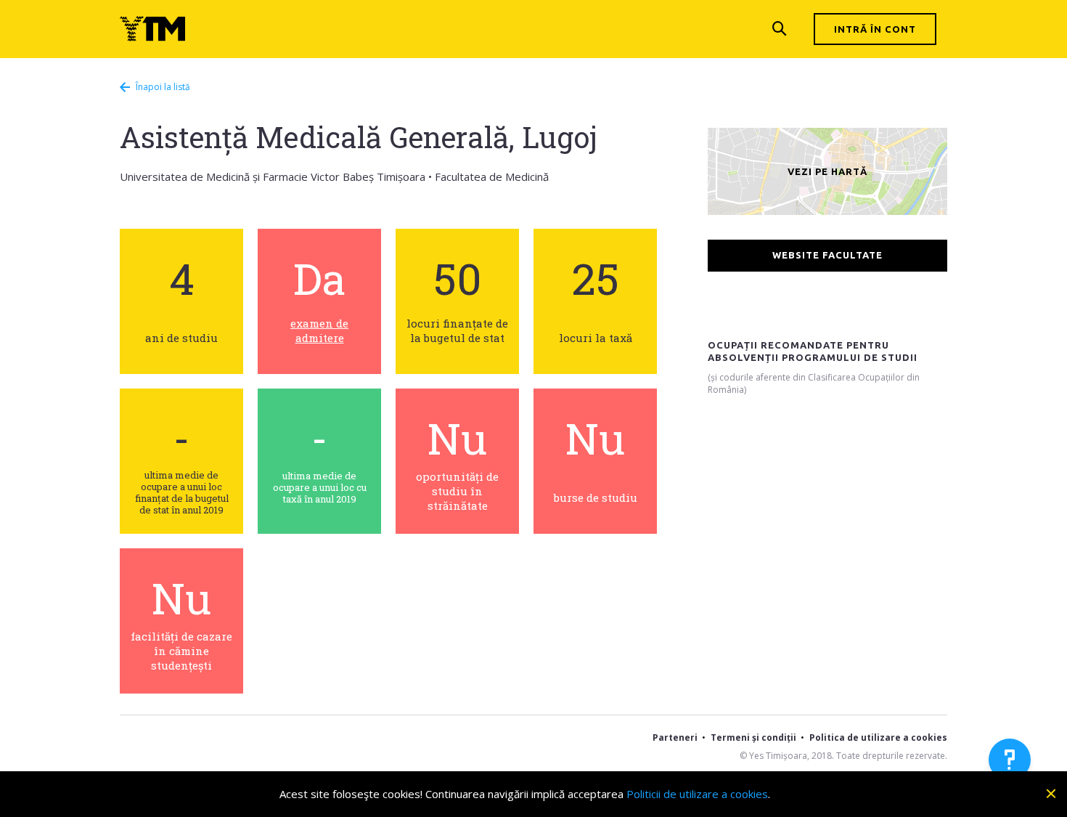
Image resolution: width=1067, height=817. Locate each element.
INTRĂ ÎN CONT (875, 29)
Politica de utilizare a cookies (878, 737)
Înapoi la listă (149, 87)
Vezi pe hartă (827, 171)
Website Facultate (827, 255)
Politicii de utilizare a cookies (697, 793)
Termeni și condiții (753, 737)
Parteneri (675, 737)
